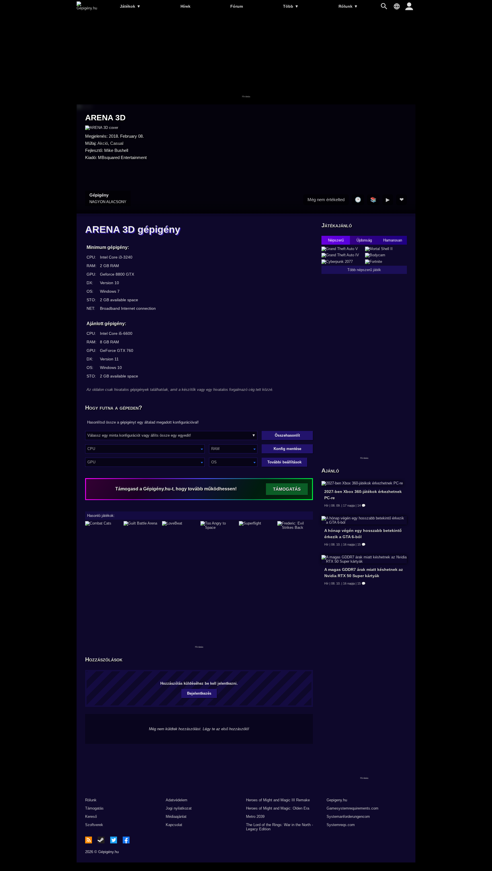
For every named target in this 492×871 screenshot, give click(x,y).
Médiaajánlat (176, 816)
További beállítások (284, 462)
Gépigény (107, 198)
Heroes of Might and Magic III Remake (278, 800)
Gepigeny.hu (337, 800)
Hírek (185, 6)
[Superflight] (256, 525)
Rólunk (348, 6)
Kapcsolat (174, 825)
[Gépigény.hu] (87, 8)
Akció (102, 143)
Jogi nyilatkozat (179, 808)
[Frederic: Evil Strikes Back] (295, 525)
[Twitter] (113, 840)
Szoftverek (94, 825)
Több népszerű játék (364, 270)
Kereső (91, 816)
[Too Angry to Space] (218, 525)
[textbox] (144, 449)
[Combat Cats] (103, 525)
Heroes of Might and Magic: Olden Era (277, 808)
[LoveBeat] (180, 525)
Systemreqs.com (341, 825)
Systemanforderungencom (348, 816)
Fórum (236, 6)
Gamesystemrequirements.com (352, 808)
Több (291, 6)
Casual (116, 143)
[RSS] (88, 840)
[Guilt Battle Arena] (141, 525)
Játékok (130, 6)
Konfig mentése (287, 449)
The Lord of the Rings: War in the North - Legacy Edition (279, 827)
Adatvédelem (176, 800)
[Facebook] (126, 840)
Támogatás (94, 808)
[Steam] (101, 840)
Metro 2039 (255, 816)
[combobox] (145, 448)
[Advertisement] (246, 58)
